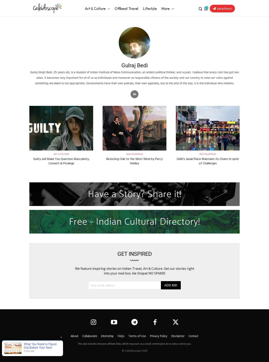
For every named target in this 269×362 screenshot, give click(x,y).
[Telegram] (134, 322)
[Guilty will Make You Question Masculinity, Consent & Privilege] (61, 128)
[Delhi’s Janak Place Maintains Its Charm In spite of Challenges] (208, 128)
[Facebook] (155, 322)
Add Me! (170, 285)
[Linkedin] (134, 94)
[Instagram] (93, 322)
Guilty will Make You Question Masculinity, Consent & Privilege (61, 161)
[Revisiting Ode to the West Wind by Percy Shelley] (134, 128)
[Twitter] (175, 322)
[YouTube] (113, 322)
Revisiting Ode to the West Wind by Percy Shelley (134, 161)
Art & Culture (61, 154)
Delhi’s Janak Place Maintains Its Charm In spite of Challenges (208, 161)
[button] (200, 8)
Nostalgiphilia (134, 154)
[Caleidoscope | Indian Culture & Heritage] (49, 8)
